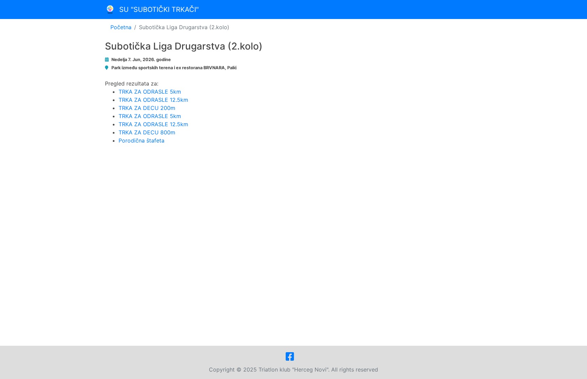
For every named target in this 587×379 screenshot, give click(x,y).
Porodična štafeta (141, 140)
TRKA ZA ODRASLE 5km (150, 91)
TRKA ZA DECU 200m (147, 108)
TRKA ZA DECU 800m (147, 132)
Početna (120, 27)
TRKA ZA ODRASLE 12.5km (153, 99)
